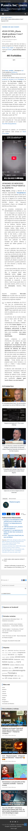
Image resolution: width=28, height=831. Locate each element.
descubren (11, 654)
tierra (3, 678)
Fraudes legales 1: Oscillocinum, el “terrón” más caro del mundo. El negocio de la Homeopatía (13, 630)
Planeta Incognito (12, 39)
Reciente (16, 27)
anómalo (23, 540)
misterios (17, 547)
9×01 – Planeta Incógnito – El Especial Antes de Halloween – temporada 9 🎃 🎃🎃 (13, 757)
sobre (19, 675)
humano (4, 547)
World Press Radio (7, 47)
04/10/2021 (5, 815)
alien (11, 540)
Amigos (4, 699)
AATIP (8, 540)
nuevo (12, 668)
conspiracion (21, 652)
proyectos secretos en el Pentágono (13, 79)
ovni (14, 549)
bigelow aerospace (11, 541)
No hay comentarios (6, 41)
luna (15, 662)
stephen (22, 675)
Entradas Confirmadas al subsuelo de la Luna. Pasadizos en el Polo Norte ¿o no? (14, 566)
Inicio (3, 687)
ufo (9, 552)
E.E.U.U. (3, 543)
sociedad (20, 724)
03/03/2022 (5, 787)
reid (3, 550)
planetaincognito (18, 670)
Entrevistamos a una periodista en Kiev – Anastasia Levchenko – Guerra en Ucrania (13, 783)
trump (12, 550)
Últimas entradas (12, 498)
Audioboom (14, 72)
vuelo (19, 552)
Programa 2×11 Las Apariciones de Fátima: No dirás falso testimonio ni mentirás (13, 532)
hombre (24, 546)
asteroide (10, 650)
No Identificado (5, 549)
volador (16, 552)
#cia (3, 123)
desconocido (4, 654)
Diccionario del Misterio (8, 703)
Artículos (5, 724)
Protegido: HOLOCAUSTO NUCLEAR (11, 641)
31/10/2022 (5, 761)
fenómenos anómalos (7, 546)
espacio (3, 657)
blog (17, 541)
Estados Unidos (16, 543)
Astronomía (22, 650)
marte (18, 662)
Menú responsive (25, 1)
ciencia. (9, 652)
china (3, 652)
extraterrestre (5, 544)
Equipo (4, 697)
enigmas (11, 543)
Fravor (14, 546)
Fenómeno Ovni (6, 27)
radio (23, 549)
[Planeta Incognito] (6, 502)
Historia (4, 693)
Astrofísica (16, 650)
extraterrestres (12, 544)
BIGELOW (4, 541)
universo (15, 678)
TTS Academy (18, 550)
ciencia (6, 652)
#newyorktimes (12, 123)
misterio (13, 547)
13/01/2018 (5, 39)
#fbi (6, 123)
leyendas (10, 662)
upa (11, 552)
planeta (10, 670)
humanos (8, 547)
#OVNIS (9, 49)
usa (13, 552)
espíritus (7, 657)
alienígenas (15, 540)
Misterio (4, 689)
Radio (12, 27)
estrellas (12, 657)
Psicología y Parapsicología (9, 674)
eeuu (7, 543)
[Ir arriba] (25, 824)
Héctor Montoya (12, 735)
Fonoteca (4, 695)
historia (4, 662)
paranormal (5, 670)
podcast (19, 549)
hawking (22, 659)
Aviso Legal (14, 828)
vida (19, 678)
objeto (10, 549)
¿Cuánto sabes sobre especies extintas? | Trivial (14, 560)
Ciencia (4, 691)
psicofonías (4, 673)
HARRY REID (19, 546)
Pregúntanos (5, 701)
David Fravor (21, 541)
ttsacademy (5, 552)
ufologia (10, 678)
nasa (9, 668)
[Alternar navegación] (3, 14)
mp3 (22, 70)
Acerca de (5, 498)
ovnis (16, 549)
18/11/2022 (5, 735)
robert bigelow (7, 550)
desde (16, 654)
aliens (19, 540)
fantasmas (17, 659)
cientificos (14, 652)
